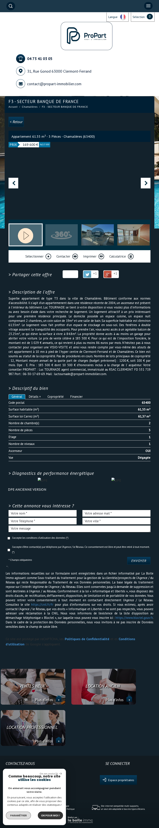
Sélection (139, 17)
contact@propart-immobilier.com (54, 83)
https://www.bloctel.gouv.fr (134, 618)
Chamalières (30, 107)
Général (17, 396)
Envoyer (138, 560)
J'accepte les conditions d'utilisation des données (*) (40, 537)
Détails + (35, 396)
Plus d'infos (47, 699)
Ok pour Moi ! (50, 815)
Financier (76, 396)
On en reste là (49, 773)
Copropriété (56, 396)
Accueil (13, 107)
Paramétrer (18, 815)
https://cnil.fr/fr (42, 604)
